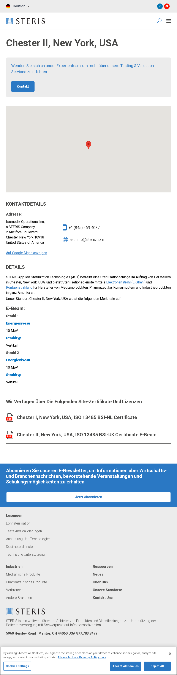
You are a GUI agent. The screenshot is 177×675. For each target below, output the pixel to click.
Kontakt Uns (103, 598)
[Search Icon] (159, 21)
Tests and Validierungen (24, 531)
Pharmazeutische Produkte (26, 582)
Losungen (14, 515)
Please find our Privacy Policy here (82, 657)
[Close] (170, 653)
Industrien (14, 566)
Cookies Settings (17, 666)
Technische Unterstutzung (25, 554)
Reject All (157, 666)
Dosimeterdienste (19, 547)
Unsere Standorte (107, 590)
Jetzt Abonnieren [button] (88, 497)
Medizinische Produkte (23, 574)
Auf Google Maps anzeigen (26, 253)
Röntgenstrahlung (19, 287)
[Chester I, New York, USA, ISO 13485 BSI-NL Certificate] (9, 417)
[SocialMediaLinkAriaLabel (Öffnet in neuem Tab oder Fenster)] (160, 6)
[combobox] (18, 6)
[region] (88, 661)
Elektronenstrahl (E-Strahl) (125, 282)
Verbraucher (15, 590)
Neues (98, 574)
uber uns (100, 582)
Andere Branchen (19, 598)
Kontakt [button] (23, 86)
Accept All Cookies (125, 666)
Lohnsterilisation (18, 523)
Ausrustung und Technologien (28, 539)
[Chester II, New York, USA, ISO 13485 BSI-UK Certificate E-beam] (9, 435)
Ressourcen (103, 566)
